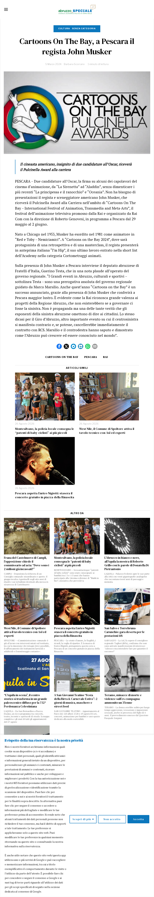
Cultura (64, 28)
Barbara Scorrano (74, 64)
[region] (77, 816)
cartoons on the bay (61, 357)
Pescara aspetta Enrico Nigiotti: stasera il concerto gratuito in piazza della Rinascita (44, 495)
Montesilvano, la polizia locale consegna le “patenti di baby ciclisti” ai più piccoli (44, 431)
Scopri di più (81, 819)
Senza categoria (84, 28)
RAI (105, 357)
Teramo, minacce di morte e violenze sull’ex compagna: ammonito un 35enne (123, 699)
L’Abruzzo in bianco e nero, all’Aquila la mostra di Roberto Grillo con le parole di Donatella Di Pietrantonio (126, 563)
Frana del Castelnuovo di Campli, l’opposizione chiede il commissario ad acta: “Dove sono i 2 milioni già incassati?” (26, 563)
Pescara (90, 357)
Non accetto (112, 819)
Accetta (138, 819)
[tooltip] (59, 346)
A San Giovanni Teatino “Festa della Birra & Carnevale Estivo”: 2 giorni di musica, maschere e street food (75, 700)
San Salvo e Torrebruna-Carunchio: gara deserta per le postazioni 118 (124, 632)
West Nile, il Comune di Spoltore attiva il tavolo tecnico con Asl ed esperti (106, 431)
